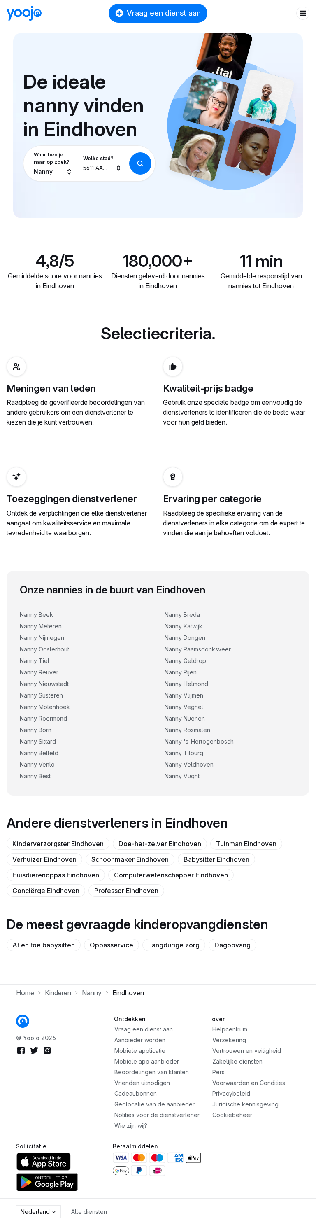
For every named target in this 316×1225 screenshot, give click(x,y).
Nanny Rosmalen (187, 729)
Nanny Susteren (41, 695)
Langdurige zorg (174, 945)
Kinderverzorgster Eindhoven (58, 844)
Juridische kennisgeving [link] (245, 1104)
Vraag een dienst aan (164, 13)
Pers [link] (218, 1072)
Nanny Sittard (38, 741)
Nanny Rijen (181, 672)
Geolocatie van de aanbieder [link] (154, 1104)
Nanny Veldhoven (189, 764)
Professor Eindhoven (126, 891)
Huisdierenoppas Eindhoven (55, 875)
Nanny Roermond (43, 718)
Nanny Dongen (185, 637)
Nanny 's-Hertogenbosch (199, 741)
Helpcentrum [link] (229, 1029)
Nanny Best (35, 775)
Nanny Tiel (34, 660)
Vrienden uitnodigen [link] (142, 1082)
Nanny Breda (182, 614)
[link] (22, 1021)
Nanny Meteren (41, 626)
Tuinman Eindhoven (246, 844)
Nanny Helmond (186, 683)
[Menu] (302, 13)
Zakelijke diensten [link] (237, 1061)
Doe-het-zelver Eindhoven (159, 844)
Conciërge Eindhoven (45, 891)
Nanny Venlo (37, 764)
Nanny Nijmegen (42, 637)
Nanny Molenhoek (45, 706)
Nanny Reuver (39, 672)
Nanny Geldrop (185, 660)
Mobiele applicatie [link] (139, 1050)
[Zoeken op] (140, 163)
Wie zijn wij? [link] (130, 1125)
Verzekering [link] (229, 1039)
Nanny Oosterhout (44, 649)
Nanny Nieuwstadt (44, 683)
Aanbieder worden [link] (139, 1039)
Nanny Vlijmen (184, 695)
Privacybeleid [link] (231, 1093)
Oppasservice (111, 945)
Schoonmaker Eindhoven (130, 859)
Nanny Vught (182, 775)
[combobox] (53, 163)
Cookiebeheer (232, 1114)
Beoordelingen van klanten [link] (151, 1072)
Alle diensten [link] (89, 1211)
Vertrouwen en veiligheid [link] (246, 1050)
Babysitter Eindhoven (216, 859)
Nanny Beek (36, 614)
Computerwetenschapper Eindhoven (171, 875)
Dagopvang (232, 945)
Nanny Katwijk (183, 626)
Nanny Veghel (184, 706)
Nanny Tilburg (184, 752)
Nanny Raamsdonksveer (198, 649)
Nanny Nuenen (185, 718)
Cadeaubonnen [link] (135, 1093)
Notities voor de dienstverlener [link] (157, 1114)
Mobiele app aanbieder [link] (146, 1061)
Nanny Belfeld (39, 752)
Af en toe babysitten (43, 945)
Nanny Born (35, 729)
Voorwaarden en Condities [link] (248, 1082)
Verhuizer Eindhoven (44, 859)
